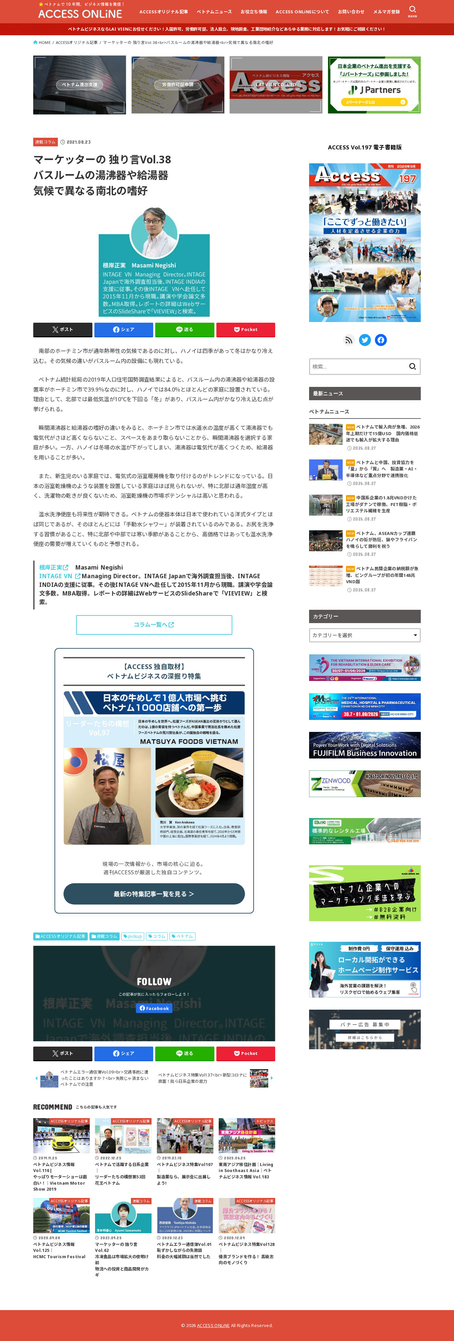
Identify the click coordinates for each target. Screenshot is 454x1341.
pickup (135, 936)
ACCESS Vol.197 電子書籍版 (365, 147)
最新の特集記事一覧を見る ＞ (154, 894)
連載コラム (45, 141)
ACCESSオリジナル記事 (164, 12)
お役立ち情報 (254, 12)
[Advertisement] (365, 1107)
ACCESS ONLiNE (213, 1325)
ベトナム (184, 936)
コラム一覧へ (151, 624)
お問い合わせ (351, 12)
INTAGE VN (56, 576)
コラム (159, 936)
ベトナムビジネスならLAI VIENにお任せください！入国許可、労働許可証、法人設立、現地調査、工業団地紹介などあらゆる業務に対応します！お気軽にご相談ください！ (227, 29)
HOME (45, 42)
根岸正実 (50, 567)
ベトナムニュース (214, 12)
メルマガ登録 (386, 12)
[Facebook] (154, 1008)
